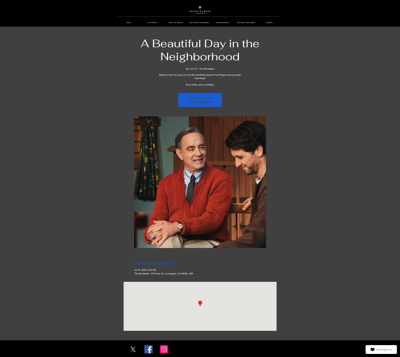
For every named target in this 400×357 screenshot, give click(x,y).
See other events (200, 101)
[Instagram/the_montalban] (164, 349)
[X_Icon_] (133, 349)
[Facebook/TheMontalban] (148, 349)
